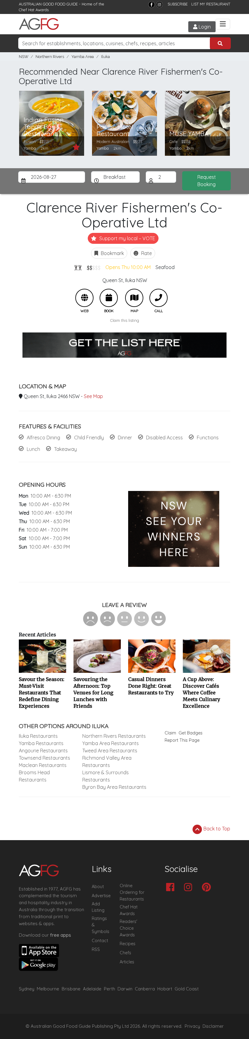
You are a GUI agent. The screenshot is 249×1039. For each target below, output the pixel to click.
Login (204, 27)
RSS (96, 949)
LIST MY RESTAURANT (210, 4)
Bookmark (112, 253)
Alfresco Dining (43, 437)
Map (134, 298)
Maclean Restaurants (43, 765)
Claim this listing (124, 320)
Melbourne (48, 989)
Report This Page (182, 740)
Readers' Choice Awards (128, 928)
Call (158, 298)
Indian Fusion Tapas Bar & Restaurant (44, 126)
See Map (93, 396)
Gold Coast (187, 989)
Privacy (192, 1026)
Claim (170, 733)
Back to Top (216, 829)
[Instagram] (159, 4)
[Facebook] (151, 4)
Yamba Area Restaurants (110, 743)
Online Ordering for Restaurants (132, 892)
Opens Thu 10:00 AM (128, 267)
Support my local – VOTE (126, 238)
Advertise (101, 895)
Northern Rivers (50, 56)
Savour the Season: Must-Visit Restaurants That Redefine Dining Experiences (41, 692)
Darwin (125, 989)
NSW (23, 56)
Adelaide (92, 989)
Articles (127, 962)
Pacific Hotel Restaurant (115, 130)
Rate (146, 253)
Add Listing (98, 907)
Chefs (125, 953)
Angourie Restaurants (43, 751)
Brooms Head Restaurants (34, 776)
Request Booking (206, 180)
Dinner (125, 437)
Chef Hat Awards (34, 9)
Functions (208, 437)
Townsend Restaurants (44, 758)
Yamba (30, 148)
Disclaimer (213, 1026)
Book (109, 298)
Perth (109, 989)
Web (84, 298)
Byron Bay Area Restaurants (114, 787)
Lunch (33, 449)
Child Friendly (89, 437)
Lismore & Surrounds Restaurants (105, 776)
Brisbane (71, 989)
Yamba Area (82, 56)
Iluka (105, 56)
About (98, 886)
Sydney (26, 989)
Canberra (145, 989)
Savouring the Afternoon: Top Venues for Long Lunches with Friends (93, 692)
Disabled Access (164, 437)
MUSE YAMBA (188, 133)
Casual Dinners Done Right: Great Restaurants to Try (151, 686)
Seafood (165, 267)
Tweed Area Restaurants (109, 751)
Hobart (164, 989)
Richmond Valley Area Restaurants (106, 761)
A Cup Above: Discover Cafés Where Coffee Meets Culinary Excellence (201, 692)
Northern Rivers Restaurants (114, 736)
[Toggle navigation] (222, 24)
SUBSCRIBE (178, 4)
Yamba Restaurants (41, 743)
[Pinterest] (207, 888)
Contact (100, 940)
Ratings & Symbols (100, 925)
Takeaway (65, 449)
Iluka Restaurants (38, 736)
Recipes (127, 943)
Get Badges (191, 733)
